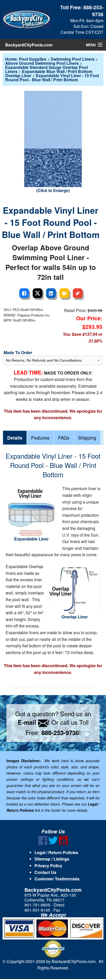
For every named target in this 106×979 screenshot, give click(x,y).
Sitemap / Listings (51, 859)
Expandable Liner (31, 539)
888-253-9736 (93, 11)
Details (14, 437)
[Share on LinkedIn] (51, 293)
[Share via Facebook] (24, 293)
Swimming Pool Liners (72, 59)
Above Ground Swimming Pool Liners (42, 63)
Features (40, 437)
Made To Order (18, 352)
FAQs (63, 437)
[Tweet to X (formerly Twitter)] (37, 293)
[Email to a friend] (64, 293)
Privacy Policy (48, 866)
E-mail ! (34, 722)
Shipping (87, 437)
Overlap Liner (74, 617)
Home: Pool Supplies (25, 59)
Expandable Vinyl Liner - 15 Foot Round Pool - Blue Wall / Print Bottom (52, 78)
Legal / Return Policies (56, 852)
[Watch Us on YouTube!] (63, 843)
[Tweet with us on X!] (53, 843)
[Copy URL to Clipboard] (78, 293)
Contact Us (45, 872)
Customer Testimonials (57, 879)
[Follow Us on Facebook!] (42, 843)
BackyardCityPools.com (28, 45)
